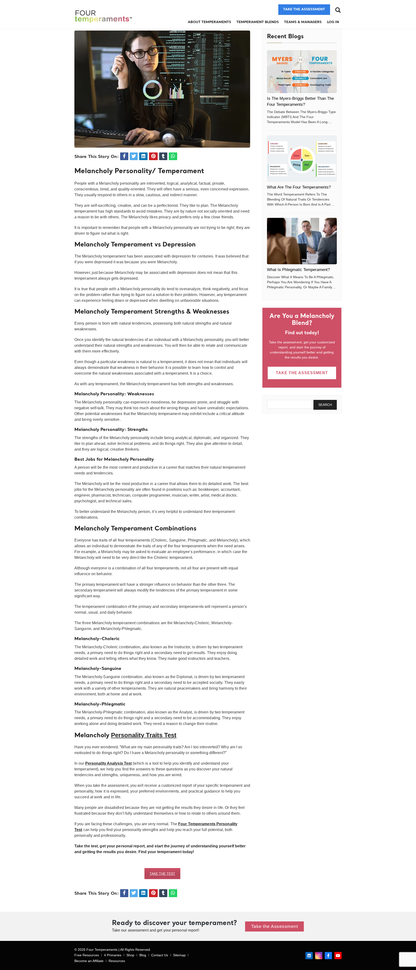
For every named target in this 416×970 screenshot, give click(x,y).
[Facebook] (328, 955)
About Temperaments (209, 22)
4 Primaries (112, 955)
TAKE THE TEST (162, 874)
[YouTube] (338, 955)
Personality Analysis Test (108, 763)
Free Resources (86, 955)
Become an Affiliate (89, 961)
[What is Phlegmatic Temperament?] (302, 241)
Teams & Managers (303, 22)
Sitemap (179, 955)
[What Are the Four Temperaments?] (302, 158)
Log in (333, 22)
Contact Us (159, 955)
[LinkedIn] (309, 955)
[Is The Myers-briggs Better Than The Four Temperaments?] (302, 71)
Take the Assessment (274, 926)
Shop (130, 955)
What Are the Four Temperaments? (299, 187)
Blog (142, 955)
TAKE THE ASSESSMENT (302, 373)
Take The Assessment (304, 9)
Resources (117, 961)
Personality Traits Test (143, 735)
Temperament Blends (257, 22)
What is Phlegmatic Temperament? (298, 269)
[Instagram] (318, 955)
